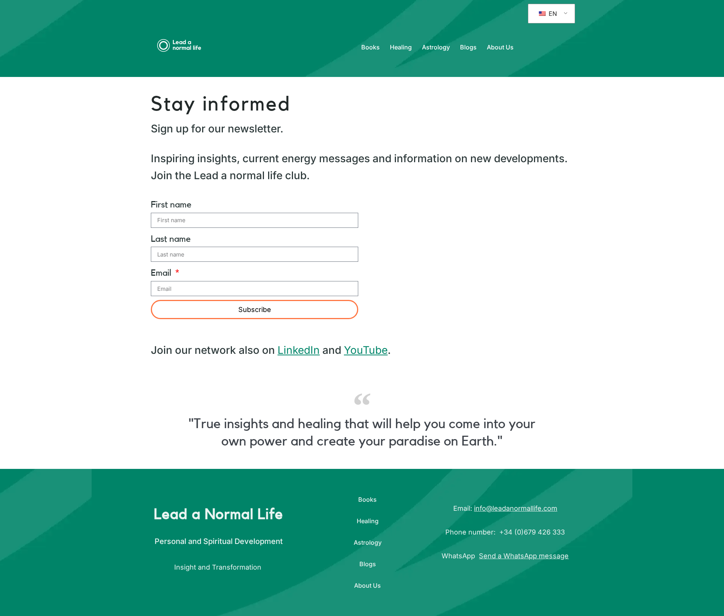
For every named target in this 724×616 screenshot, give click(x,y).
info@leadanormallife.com (515, 508)
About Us (500, 47)
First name (171, 204)
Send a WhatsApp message (524, 556)
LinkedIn (299, 350)
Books (370, 47)
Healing (401, 47)
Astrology (436, 47)
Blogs (468, 47)
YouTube (366, 350)
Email (162, 273)
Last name (171, 239)
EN (552, 13)
